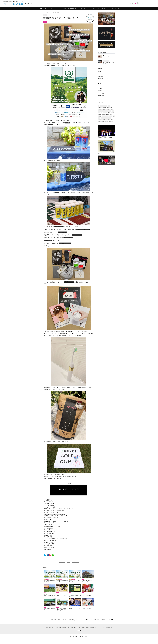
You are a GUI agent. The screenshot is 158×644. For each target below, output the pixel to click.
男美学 (109, 112)
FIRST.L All (78, 636)
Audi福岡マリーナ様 (50, 507)
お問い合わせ (51, 627)
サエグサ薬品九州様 (49, 522)
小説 (99, 112)
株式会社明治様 (48, 542)
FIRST (99, 117)
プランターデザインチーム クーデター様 (55, 538)
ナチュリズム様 (48, 528)
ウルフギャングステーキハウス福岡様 (54, 514)
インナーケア (111, 121)
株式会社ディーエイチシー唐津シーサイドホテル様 (58, 508)
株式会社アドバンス (49, 530)
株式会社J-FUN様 (49, 533)
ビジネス (104, 107)
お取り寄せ (107, 114)
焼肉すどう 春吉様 (49, 547)
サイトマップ (99, 627)
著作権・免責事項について (73, 627)
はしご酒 (112, 112)
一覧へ (68, 562)
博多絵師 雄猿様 (48, 545)
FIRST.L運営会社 (93, 627)
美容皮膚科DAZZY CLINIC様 (52, 526)
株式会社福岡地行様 (49, 535)
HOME (47, 627)
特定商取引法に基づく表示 (84, 627)
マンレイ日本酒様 (49, 544)
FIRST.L (103, 121)
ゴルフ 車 (106, 121)
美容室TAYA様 (48, 519)
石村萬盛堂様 (48, 549)
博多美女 (99, 114)
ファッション (105, 112)
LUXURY (109, 119)
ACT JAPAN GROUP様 (51, 517)
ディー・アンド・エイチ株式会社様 (54, 510)
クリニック (102, 117)
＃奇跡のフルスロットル (75, 331)
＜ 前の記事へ (62, 562)
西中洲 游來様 (48, 537)
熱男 (104, 109)
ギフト (111, 114)
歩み (111, 107)
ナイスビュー (100, 107)
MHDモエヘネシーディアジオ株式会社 (55, 515)
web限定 (99, 116)
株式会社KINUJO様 (49, 531)
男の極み (108, 107)
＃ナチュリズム (72, 387)
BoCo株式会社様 (49, 524)
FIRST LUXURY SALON (105, 116)
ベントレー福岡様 (49, 505)
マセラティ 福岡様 (49, 503)
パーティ (110, 116)
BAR (111, 109)
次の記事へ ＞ (75, 562)
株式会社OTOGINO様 (50, 540)
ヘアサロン (104, 119)
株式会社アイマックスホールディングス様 (56, 521)
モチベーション (108, 109)
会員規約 (57, 627)
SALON (99, 121)
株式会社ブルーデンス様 (51, 512)
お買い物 (103, 114)
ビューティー (100, 119)
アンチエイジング (108, 117)
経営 (113, 116)
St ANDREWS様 (49, 501)
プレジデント (100, 109)
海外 (101, 112)
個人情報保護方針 (63, 627)
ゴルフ (112, 119)
